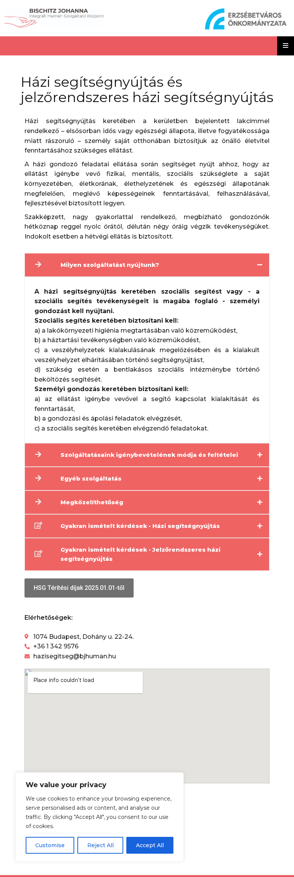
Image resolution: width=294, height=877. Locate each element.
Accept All (150, 845)
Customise (50, 845)
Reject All (100, 845)
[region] (99, 817)
